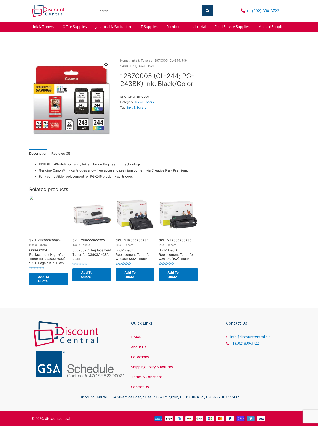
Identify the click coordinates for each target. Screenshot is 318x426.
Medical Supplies (271, 26)
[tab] (38, 153)
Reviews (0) (60, 153)
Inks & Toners (140, 60)
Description (38, 153)
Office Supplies (75, 26)
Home (124, 60)
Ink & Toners (43, 26)
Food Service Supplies (232, 26)
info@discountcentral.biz (250, 336)
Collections (140, 357)
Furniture (174, 26)
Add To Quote (43, 279)
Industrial (198, 26)
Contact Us (140, 386)
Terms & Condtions (146, 376)
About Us (138, 347)
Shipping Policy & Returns (152, 366)
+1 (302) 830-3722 (244, 343)
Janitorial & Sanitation (113, 26)
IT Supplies (149, 26)
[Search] (207, 10)
